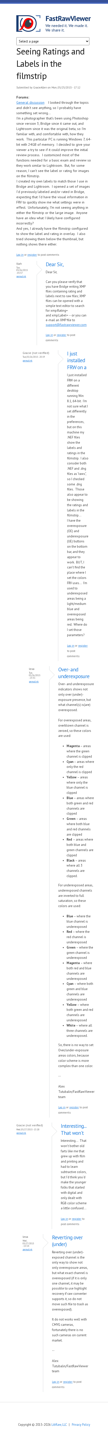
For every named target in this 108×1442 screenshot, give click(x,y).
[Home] (30, 24)
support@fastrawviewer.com (66, 325)
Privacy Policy (81, 1425)
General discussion (30, 102)
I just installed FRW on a (76, 360)
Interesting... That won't (74, 1129)
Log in (20, 254)
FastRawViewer (68, 18)
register (32, 254)
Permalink (21, 276)
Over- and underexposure (73, 673)
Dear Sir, (55, 264)
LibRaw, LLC (59, 1425)
